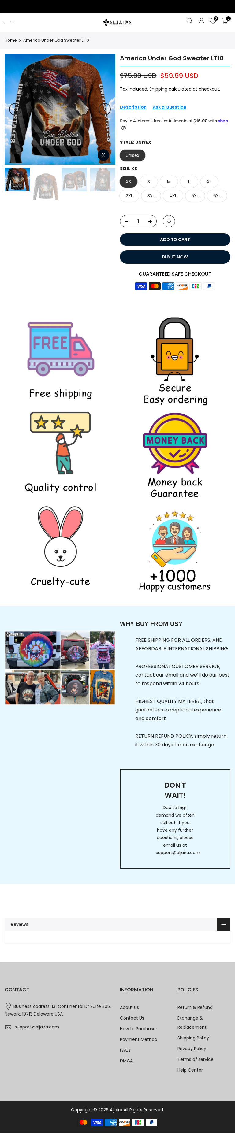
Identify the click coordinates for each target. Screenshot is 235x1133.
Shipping (158, 89)
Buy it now (175, 257)
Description (133, 107)
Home (11, 40)
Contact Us (132, 1018)
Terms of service (195, 1059)
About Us (129, 1007)
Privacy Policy (191, 1049)
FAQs (125, 1050)
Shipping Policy (193, 1038)
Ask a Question (169, 107)
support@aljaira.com (178, 852)
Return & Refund (195, 1007)
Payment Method (138, 1039)
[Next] (105, 109)
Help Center (190, 1070)
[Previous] (15, 109)
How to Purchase (138, 1029)
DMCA (126, 1061)
